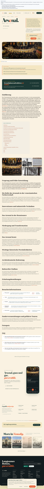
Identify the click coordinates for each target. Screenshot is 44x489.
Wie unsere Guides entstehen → (33, 420)
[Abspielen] (27, 35)
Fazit (4, 151)
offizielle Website (22, 69)
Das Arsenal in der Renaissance (8, 131)
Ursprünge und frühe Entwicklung (9, 126)
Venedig (12, 16)
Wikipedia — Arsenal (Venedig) (23, 413)
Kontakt (29, 475)
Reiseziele (4, 16)
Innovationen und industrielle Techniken (10, 129)
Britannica (5, 106)
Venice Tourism (34, 285)
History (4, 111)
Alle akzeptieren (32, 486)
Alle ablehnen (26, 486)
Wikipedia (23, 188)
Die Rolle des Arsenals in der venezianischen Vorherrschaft (13, 128)
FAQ (4, 150)
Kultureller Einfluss (6, 138)
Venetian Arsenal (20, 405)
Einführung (5, 125)
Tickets (6, 144)
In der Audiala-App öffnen (34, 38)
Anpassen (20, 486)
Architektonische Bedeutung (8, 137)
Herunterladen (15, 477)
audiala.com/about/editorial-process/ (12, 8)
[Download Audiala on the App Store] (25, 466)
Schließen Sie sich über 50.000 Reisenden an (12, 388)
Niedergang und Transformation (8, 132)
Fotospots (5, 148)
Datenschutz (38, 471)
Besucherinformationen (7, 141)
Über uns (22, 471)
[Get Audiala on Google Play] (31, 466)
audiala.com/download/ (12, 7)
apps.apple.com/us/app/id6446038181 (9, 5)
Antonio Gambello (36, 264)
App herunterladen (39, 38)
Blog (21, 475)
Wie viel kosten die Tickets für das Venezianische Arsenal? (14, 71)
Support (29, 471)
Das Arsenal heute (6, 134)
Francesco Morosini (25, 255)
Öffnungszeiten (7, 143)
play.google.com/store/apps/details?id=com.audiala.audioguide (15, 6)
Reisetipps (6, 145)
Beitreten (39, 463)
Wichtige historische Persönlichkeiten (9, 135)
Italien (8, 16)
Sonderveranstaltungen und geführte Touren (10, 147)
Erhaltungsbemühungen (7, 140)
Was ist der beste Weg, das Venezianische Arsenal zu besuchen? (15, 73)
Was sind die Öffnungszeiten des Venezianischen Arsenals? (15, 68)
